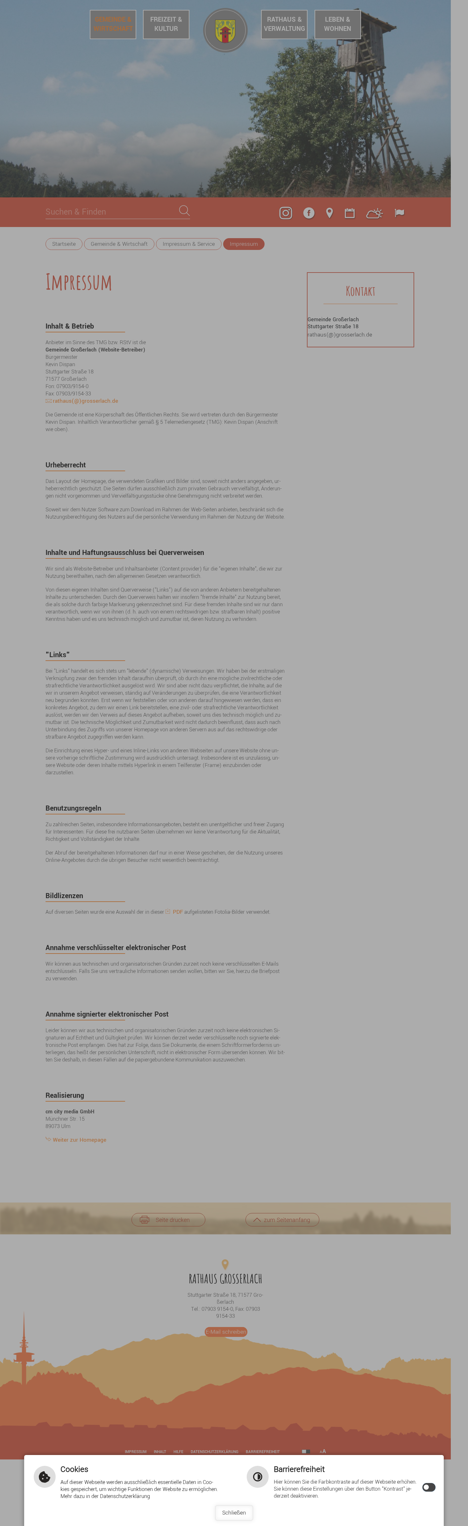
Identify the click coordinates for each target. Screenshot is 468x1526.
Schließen (234, 1513)
